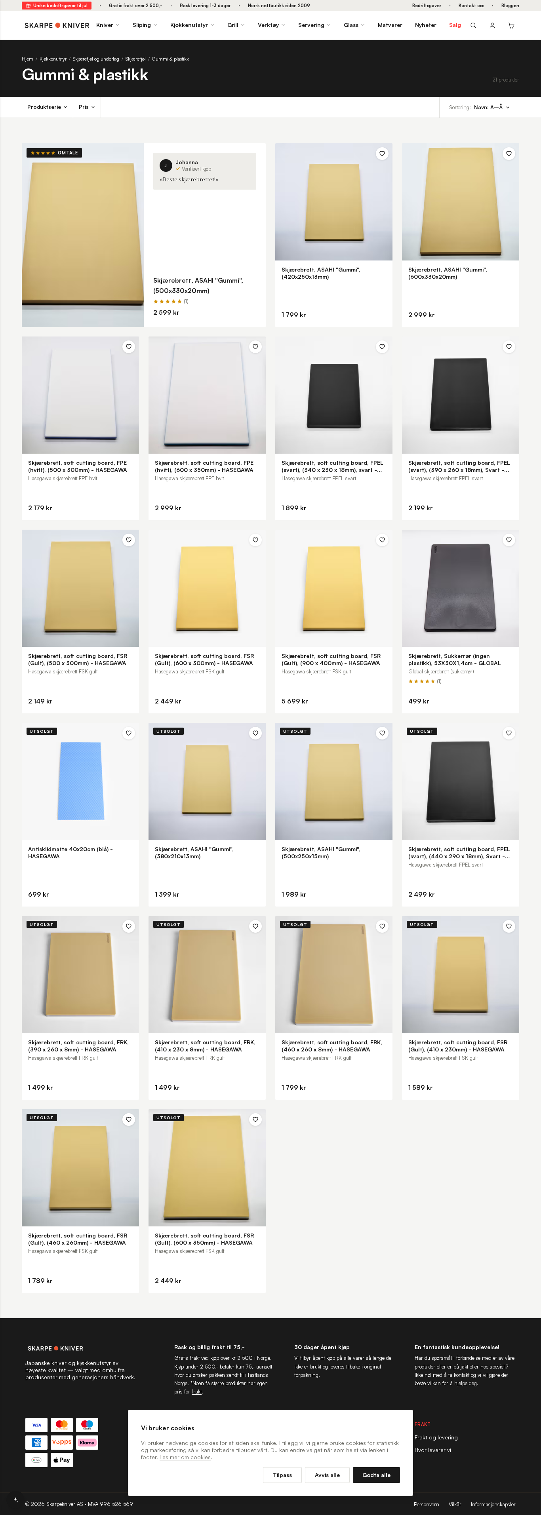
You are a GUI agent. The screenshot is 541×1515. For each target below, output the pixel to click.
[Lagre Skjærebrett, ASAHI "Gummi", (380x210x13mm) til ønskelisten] (255, 733)
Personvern (426, 1504)
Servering (311, 24)
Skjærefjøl (136, 59)
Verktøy (268, 24)
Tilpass (282, 1474)
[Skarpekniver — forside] (57, 25)
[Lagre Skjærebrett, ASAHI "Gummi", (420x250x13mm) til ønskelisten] (382, 153)
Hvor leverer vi (433, 1450)
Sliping (142, 24)
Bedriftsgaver (426, 5)
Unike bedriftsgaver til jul (60, 5)
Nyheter (425, 24)
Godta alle (376, 1474)
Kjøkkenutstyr (189, 24)
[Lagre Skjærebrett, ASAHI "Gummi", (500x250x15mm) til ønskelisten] (382, 733)
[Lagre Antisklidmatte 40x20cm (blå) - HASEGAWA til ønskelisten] (128, 733)
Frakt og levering (436, 1437)
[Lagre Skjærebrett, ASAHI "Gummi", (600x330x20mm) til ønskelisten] (509, 153)
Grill (232, 24)
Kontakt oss (471, 5)
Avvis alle (327, 1474)
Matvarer (390, 24)
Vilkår (455, 1504)
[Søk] (473, 25)
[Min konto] (492, 25)
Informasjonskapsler (493, 1504)
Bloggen (510, 5)
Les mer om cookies (185, 1457)
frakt (197, 1391)
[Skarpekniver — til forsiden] (80, 1348)
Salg (455, 24)
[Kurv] (511, 25)
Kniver (104, 24)
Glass (351, 24)
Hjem (27, 59)
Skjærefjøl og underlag (96, 59)
